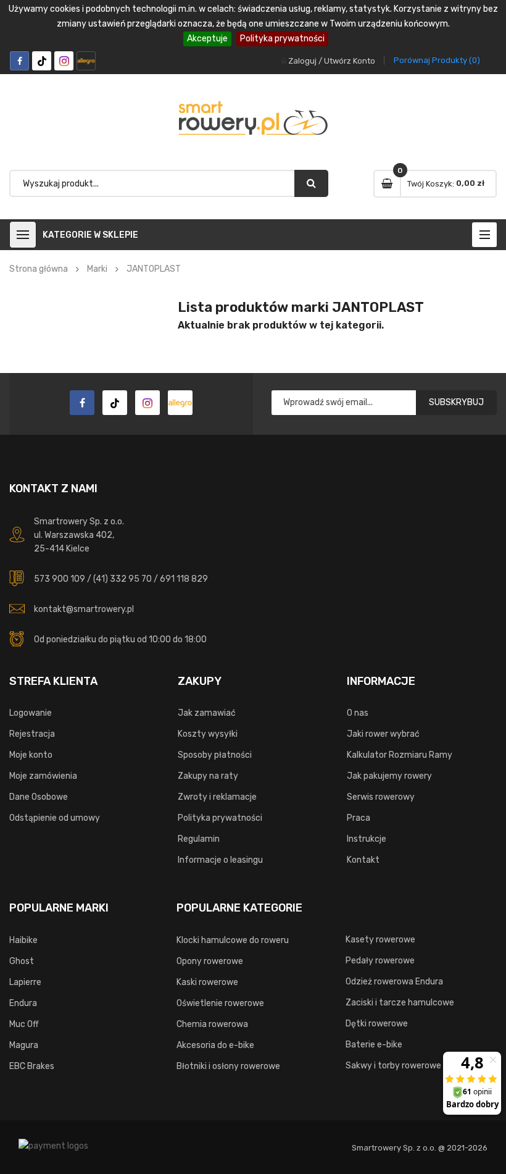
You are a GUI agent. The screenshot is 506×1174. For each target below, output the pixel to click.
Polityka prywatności (282, 38)
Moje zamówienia (43, 776)
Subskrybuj (456, 402)
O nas (357, 713)
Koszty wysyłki (208, 734)
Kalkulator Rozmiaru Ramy (399, 755)
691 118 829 (184, 579)
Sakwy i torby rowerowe (393, 1065)
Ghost (21, 961)
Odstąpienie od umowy (54, 818)
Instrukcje (366, 839)
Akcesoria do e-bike (215, 1045)
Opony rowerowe (209, 961)
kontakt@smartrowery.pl (84, 609)
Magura (23, 1045)
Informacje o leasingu (220, 860)
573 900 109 (59, 579)
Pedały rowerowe (380, 960)
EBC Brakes (31, 1066)
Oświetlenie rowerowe (220, 1003)
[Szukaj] (311, 183)
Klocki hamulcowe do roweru (232, 940)
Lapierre (25, 982)
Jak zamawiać (207, 713)
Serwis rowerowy (381, 797)
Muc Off (24, 1024)
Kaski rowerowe (207, 982)
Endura (23, 1003)
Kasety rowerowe (380, 939)
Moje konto (30, 755)
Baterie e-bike (374, 1044)
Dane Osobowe (38, 797)
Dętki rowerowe (377, 1023)
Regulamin (199, 839)
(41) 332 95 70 (122, 579)
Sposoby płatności (215, 755)
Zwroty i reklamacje (217, 797)
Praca (358, 818)
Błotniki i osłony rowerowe (228, 1066)
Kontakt (363, 860)
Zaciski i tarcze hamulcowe (400, 1002)
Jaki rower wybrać (383, 734)
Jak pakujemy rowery (389, 776)
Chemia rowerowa (212, 1024)
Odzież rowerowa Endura (394, 981)
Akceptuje (207, 38)
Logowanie (30, 713)
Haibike (23, 940)
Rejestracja (32, 734)
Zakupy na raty (208, 776)
